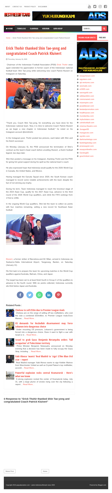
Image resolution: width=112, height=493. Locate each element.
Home (10, 28)
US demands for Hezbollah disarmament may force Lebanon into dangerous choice (44, 325)
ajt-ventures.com (87, 82)
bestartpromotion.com (89, 109)
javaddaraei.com (87, 106)
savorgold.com (86, 92)
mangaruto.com (86, 133)
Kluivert (9, 259)
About (7, 6)
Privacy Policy (30, 6)
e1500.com (84, 89)
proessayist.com (87, 146)
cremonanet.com (87, 99)
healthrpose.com (87, 113)
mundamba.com (87, 116)
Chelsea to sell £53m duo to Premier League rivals (40, 310)
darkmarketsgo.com (88, 139)
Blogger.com (102, 485)
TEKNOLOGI (21, 28)
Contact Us (17, 6)
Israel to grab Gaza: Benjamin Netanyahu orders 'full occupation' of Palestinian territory (44, 341)
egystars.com (85, 79)
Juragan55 (84, 129)
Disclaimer (42, 6)
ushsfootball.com (87, 122)
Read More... (30, 318)
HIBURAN (45, 28)
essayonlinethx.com (88, 149)
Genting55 (84, 153)
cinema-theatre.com (88, 126)
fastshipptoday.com (88, 143)
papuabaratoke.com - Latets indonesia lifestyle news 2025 (35, 485)
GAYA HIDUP (57, 28)
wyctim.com (85, 136)
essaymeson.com (87, 76)
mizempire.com (86, 102)
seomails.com (86, 86)
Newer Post (10, 471)
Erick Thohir (62, 65)
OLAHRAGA (34, 28)
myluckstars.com (87, 119)
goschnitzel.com (87, 156)
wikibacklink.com (87, 96)
